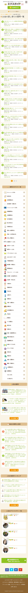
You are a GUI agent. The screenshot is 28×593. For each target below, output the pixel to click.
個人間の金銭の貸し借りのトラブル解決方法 (14, 132)
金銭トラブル (8, 14)
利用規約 (23, 584)
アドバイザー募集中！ (14, 11)
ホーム (2, 14)
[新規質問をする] (14, 6)
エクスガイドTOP (9, 580)
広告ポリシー (22, 582)
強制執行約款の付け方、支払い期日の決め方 (14, 38)
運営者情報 (16, 582)
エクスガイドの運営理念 (7, 582)
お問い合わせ (14, 586)
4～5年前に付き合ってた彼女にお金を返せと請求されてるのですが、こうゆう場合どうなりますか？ (14, 100)
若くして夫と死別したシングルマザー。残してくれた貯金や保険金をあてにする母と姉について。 (14, 157)
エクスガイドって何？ (18, 580)
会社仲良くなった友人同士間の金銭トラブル (14, 45)
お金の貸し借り (7, 25)
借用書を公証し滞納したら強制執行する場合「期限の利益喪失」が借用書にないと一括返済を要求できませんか (14, 31)
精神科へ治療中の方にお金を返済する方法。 (14, 84)
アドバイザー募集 (6, 584)
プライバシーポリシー (16, 584)
